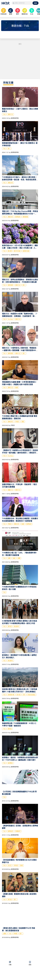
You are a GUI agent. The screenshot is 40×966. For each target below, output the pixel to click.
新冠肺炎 (16, 626)
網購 (19, 558)
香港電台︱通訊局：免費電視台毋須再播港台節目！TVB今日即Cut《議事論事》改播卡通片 (20, 758)
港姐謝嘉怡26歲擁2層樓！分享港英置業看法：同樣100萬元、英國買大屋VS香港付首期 (19, 383)
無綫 (22, 524)
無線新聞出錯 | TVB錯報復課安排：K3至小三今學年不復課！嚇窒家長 (19, 724)
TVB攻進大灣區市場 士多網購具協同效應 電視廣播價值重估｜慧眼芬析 (19, 417)
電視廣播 (25, 217)
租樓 (16, 387)
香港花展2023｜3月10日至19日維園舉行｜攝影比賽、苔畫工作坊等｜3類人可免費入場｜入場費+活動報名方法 (20, 248)
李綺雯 (15, 933)
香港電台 (10, 763)
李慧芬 (17, 421)
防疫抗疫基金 (31, 695)
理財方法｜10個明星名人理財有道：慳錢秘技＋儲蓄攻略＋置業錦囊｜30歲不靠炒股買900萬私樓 (20, 350)
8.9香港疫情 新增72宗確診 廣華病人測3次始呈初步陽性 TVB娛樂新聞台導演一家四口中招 (19, 622)
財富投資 (4, 14)
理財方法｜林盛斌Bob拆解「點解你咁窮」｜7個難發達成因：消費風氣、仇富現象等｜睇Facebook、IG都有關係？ (19, 316)
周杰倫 (10, 899)
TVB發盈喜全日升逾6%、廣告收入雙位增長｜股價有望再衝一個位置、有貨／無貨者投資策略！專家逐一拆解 (19, 179)
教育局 (10, 729)
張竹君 (10, 626)
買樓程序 (17, 831)
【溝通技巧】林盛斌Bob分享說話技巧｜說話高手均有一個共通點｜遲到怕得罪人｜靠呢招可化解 (20, 452)
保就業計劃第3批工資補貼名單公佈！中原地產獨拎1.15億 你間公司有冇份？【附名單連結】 (19, 690)
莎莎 (24, 695)
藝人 (9, 148)
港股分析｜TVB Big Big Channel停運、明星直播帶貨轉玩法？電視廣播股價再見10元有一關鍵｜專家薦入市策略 (20, 213)
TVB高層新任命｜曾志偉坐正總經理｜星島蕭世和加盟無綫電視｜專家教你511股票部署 (20, 519)
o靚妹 (4, 933)
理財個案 (10, 285)
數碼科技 (25, 14)
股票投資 (17, 217)
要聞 (10, 14)
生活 (31, 14)
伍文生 (10, 865)
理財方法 (10, 114)
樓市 (17, 14)
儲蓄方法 (10, 490)
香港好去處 (26, 251)
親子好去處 (17, 251)
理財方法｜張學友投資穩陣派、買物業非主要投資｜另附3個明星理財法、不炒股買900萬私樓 (20, 280)
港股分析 (10, 183)
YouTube (10, 319)
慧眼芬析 (10, 421)
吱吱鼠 (16, 865)
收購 (9, 558)
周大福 (18, 695)
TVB (4, 114)
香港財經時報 (15, 118)
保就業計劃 (11, 695)
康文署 (10, 251)
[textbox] (22, 3)
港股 (22, 421)
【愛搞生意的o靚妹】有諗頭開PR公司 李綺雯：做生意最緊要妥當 (18, 929)
